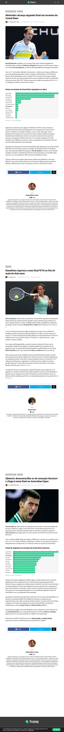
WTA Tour (8, 266)
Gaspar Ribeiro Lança (32, 195)
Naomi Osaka (36, 618)
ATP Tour (20, 11)
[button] (6, 2)
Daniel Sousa (32, 409)
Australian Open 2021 (11, 11)
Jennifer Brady (47, 618)
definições (31, 730)
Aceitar (56, 729)
